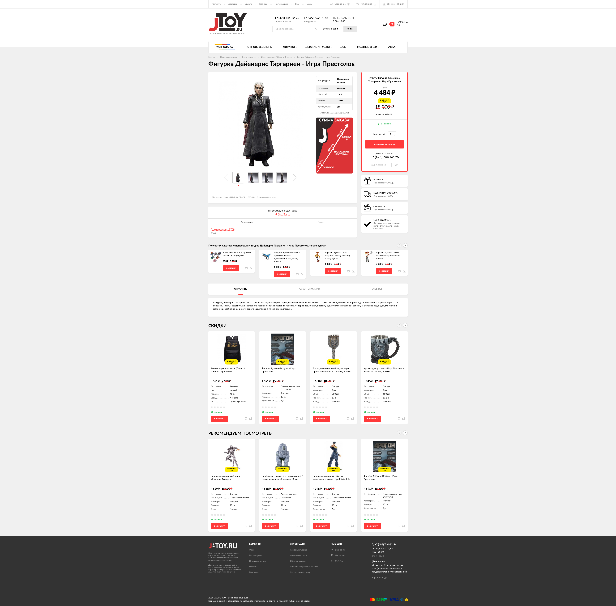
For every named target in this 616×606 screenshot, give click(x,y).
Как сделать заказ (298, 550)
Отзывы (377, 289)
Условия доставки (298, 556)
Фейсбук (339, 561)
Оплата (248, 4)
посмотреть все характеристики (334, 113)
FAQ (297, 4)
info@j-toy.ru (310, 22)
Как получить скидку (300, 572)
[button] (294, 177)
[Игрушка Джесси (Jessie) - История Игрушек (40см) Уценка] (368, 257)
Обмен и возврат (298, 561)
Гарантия (263, 4)
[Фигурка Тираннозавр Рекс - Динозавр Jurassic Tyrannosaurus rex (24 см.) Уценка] (266, 257)
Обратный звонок (283, 22)
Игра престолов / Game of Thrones (239, 197)
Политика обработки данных (304, 567)
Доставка (232, 4)
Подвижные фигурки (266, 197)
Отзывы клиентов (257, 561)
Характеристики (309, 289)
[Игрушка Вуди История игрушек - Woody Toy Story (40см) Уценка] (317, 257)
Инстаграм (340, 556)
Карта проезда (379, 577)
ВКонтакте (340, 550)
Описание (240, 289)
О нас (251, 550)
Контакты (216, 4)
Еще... (309, 4)
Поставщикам (281, 4)
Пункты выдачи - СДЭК (223, 229)
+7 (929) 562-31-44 (316, 18)
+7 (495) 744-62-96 (287, 18)
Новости (253, 567)
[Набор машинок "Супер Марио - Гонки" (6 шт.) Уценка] (215, 257)
